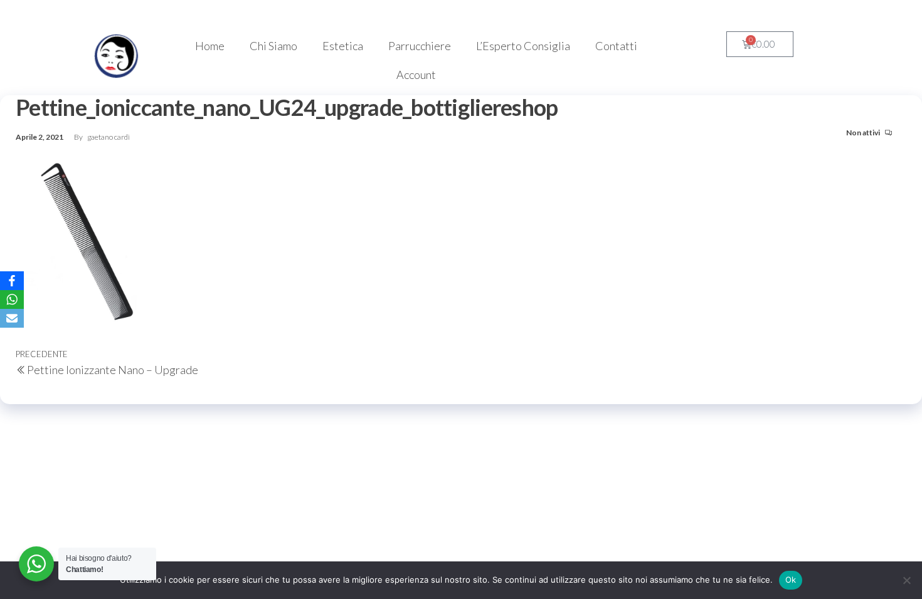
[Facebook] (12, 280)
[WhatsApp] (12, 299)
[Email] (12, 318)
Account (416, 74)
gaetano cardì (108, 137)
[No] (906, 580)
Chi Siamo (273, 46)
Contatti (616, 46)
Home (210, 46)
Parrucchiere (419, 46)
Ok (791, 580)
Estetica (342, 46)
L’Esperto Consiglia (523, 46)
